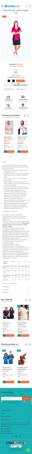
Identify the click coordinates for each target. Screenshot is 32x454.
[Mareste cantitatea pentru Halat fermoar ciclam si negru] (13, 81)
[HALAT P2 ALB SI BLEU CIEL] (23, 128)
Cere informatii (21, 89)
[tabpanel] (16, 38)
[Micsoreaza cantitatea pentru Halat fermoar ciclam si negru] (9, 81)
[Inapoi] (1, 10)
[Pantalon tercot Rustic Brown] (23, 357)
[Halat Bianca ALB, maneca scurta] (9, 128)
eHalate (16, 12)
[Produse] (2, 6)
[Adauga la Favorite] (13, 122)
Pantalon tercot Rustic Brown (23, 368)
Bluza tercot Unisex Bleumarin (7, 324)
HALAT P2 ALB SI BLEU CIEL (22, 138)
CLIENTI (3, 413)
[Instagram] (20, 436)
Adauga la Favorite (9, 89)
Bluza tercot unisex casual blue (7, 368)
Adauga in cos (20, 80)
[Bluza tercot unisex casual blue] (8, 357)
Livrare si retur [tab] (5, 289)
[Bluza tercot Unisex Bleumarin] (8, 312)
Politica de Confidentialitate (12, 402)
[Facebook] (12, 436)
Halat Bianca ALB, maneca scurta (8, 138)
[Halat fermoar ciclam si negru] (16, 38)
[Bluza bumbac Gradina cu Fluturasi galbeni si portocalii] (23, 312)
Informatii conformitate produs (9, 283)
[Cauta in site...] (27, 6)
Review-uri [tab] (5, 292)
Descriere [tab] (4, 162)
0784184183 (6, 429)
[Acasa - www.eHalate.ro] (12, 6)
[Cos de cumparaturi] (30, 6)
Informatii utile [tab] (5, 286)
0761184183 (6, 431)
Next (29, 40)
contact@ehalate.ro (8, 433)
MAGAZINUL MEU (6, 410)
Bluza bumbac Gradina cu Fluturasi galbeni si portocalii (23, 324)
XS (15, 72)
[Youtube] (16, 436)
